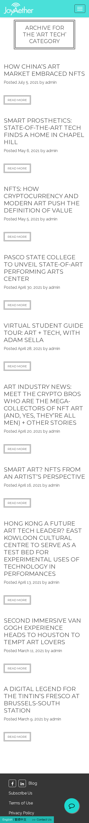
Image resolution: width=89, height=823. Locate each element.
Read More (17, 100)
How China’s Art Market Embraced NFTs (44, 70)
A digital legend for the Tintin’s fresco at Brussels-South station (42, 699)
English (7, 819)
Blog (32, 783)
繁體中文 (20, 819)
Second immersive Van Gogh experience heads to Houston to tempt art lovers (42, 631)
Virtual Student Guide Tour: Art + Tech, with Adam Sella (43, 333)
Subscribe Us (20, 793)
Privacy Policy (21, 813)
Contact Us (44, 819)
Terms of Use (21, 803)
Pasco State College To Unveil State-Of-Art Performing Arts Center (43, 268)
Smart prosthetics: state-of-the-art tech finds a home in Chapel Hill (44, 131)
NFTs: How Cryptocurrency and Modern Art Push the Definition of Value (42, 199)
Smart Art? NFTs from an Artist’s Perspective (44, 473)
